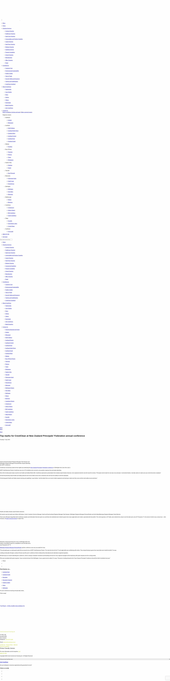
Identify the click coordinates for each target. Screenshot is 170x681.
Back (1, 427)
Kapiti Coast (11, 181)
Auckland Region (9, 340)
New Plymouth (11, 173)
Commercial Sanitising (10, 266)
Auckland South (11, 141)
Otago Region (8, 414)
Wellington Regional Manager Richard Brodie (10, 547)
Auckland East (11, 138)
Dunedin (10, 221)
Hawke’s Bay (8, 372)
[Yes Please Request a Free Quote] (3, 13)
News (6, 94)
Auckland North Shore (13, 130)
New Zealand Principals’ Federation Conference (41, 467)
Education (5, 577)
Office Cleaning (9, 60)
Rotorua (10, 154)
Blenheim (10, 202)
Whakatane (10, 160)
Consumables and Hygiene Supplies (14, 39)
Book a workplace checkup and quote (11, 112)
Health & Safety (9, 73)
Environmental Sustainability (12, 70)
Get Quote (5, 236)
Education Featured (7, 580)
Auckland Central (12, 136)
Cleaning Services (7, 28)
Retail (6, 62)
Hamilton (10, 146)
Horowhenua (11, 183)
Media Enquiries (9, 105)
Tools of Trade (8, 76)
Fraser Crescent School (11, 518)
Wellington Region (9, 388)
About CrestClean (7, 86)
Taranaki (7, 374)
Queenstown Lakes (12, 223)
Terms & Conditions (4, 646)
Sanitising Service (9, 49)
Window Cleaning (9, 47)
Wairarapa (10, 194)
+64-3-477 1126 (9, 639)
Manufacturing (8, 57)
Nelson (9, 199)
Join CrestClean (9, 108)
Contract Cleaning (9, 31)
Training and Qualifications (11, 81)
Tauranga (10, 152)
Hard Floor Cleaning (10, 44)
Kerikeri (10, 120)
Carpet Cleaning (9, 41)
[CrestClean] (14, 19)
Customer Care (8, 68)
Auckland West (11, 133)
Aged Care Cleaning (10, 36)
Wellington (10, 189)
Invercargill (10, 231)
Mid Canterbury (11, 213)
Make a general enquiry (26, 112)
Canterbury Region (9, 401)
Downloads (8, 102)
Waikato (7, 356)
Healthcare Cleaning (10, 33)
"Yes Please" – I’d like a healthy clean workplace (11, 605)
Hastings (10, 165)
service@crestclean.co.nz (9, 642)
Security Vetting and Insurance (12, 78)
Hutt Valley (10, 191)
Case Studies (8, 92)
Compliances (6, 65)
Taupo (9, 157)
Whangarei (10, 122)
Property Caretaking (10, 52)
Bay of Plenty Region (10, 358)
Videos (7, 100)
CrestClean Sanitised (10, 84)
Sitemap (15, 644)
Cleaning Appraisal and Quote (12, 329)
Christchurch (11, 207)
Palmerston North (12, 178)
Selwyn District (11, 210)
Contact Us (5, 110)
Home (4, 25)
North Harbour (11, 128)
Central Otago (11, 226)
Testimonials (8, 89)
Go (24, 605)
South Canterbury (12, 215)
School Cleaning (9, 55)
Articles (7, 97)
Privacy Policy (9, 644)
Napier (9, 167)
